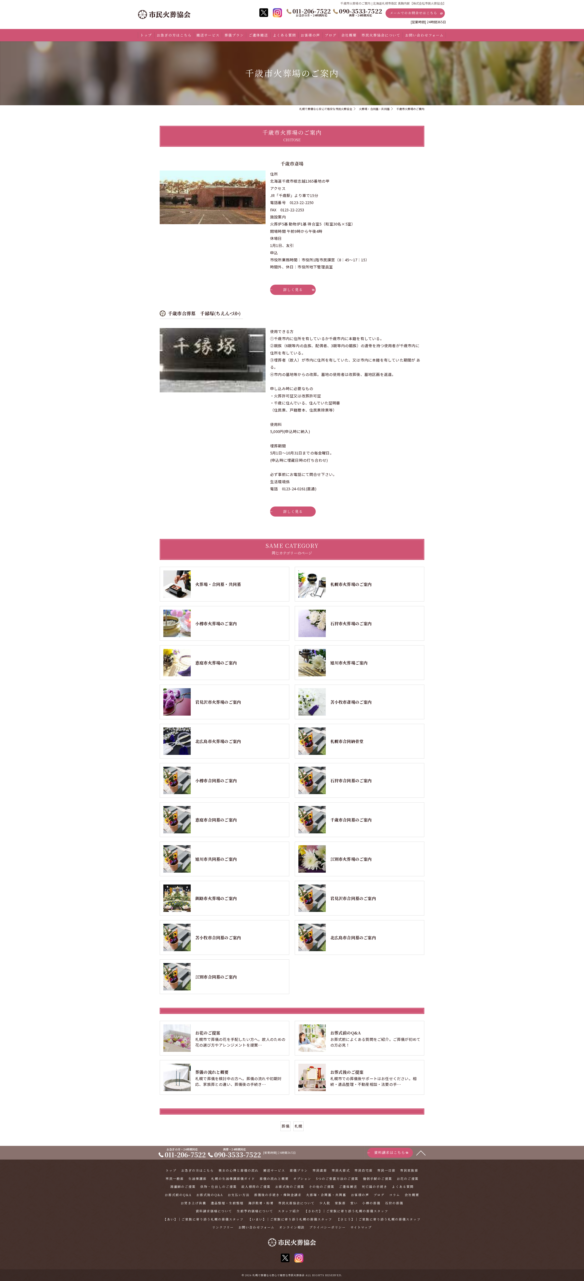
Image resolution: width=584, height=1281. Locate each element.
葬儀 (285, 1126)
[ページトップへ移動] (420, 1152)
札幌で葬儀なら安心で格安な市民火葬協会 (279, 1275)
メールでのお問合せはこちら (413, 12)
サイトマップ (361, 1227)
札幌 (298, 1126)
